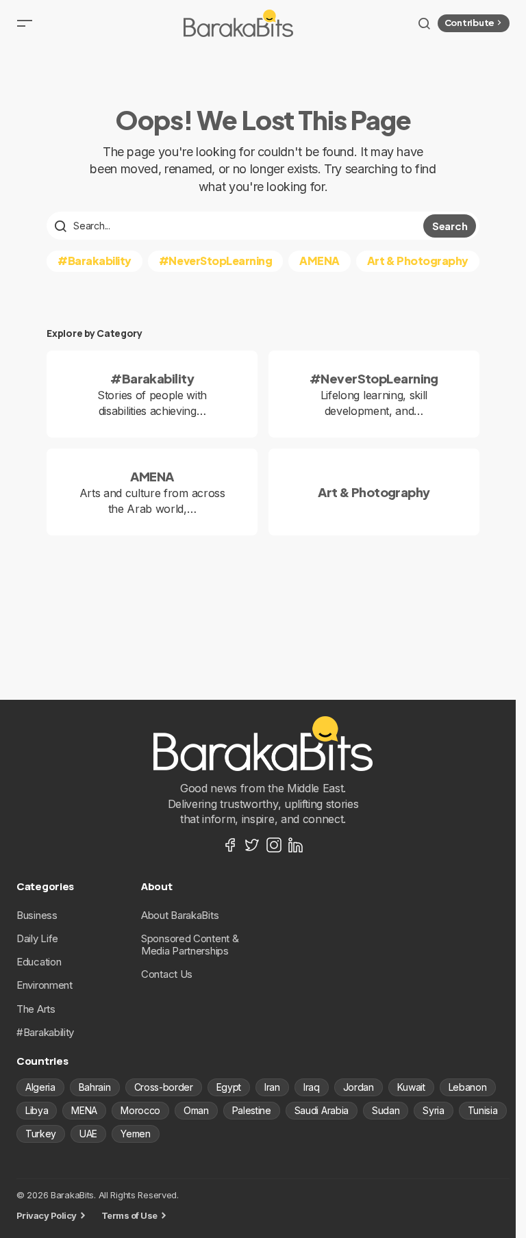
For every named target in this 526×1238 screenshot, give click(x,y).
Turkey (40, 1133)
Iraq (311, 1087)
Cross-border (163, 1087)
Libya (36, 1110)
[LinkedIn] (296, 845)
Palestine (251, 1110)
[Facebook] (230, 845)
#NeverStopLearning (215, 260)
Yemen (135, 1133)
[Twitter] (252, 845)
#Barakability (95, 260)
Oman (196, 1110)
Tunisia (483, 1110)
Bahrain (95, 1087)
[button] (24, 23)
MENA (84, 1110)
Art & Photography (417, 260)
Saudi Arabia (322, 1110)
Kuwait (411, 1087)
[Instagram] (274, 845)
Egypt (228, 1087)
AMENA (319, 260)
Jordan (358, 1087)
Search (449, 225)
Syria (433, 1110)
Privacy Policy (46, 1215)
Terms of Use (129, 1215)
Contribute (469, 22)
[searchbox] (236, 226)
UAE (88, 1133)
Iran (272, 1087)
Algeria (40, 1087)
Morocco (140, 1110)
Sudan (385, 1110)
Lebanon (468, 1087)
